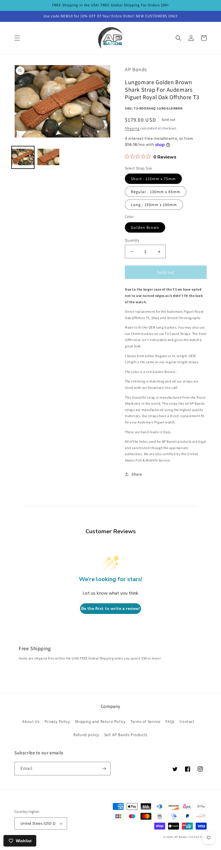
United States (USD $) (38, 823)
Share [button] (137, 474)
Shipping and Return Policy (100, 721)
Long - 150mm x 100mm (154, 204)
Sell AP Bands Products (126, 734)
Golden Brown (145, 227)
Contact (187, 721)
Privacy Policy (57, 721)
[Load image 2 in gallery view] (48, 157)
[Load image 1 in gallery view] (23, 157)
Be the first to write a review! (110, 608)
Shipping (132, 128)
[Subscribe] (104, 768)
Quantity (132, 240)
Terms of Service (145, 721)
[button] (17, 38)
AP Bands (180, 837)
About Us (30, 721)
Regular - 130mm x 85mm (155, 191)
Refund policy (86, 734)
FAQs (169, 721)
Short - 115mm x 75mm (153, 178)
